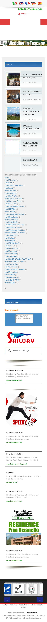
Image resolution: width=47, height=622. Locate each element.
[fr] (27, 3)
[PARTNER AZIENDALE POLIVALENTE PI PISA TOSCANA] (5, 589)
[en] (21, 3)
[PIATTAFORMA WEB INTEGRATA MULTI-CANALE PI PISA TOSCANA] (32, 589)
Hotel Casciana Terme (13, 201)
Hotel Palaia (9, 238)
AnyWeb (6, 605)
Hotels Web (36, 605)
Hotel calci (9, 188)
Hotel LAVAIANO (11, 220)
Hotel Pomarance (11, 248)
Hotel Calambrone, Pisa (14, 185)
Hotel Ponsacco (11, 251)
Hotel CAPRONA (11, 196)
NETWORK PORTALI (32, 613)
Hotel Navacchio (11, 235)
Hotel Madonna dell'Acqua (14, 225)
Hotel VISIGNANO (12, 280)
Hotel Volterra (10, 283)
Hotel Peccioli (10, 241)
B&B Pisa (10, 473)
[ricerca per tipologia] (24, 315)
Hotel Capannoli (11, 193)
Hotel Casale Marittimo (13, 199)
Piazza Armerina (24, 605)
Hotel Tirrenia (10, 275)
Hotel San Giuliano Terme (14, 262)
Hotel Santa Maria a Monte (15, 269)
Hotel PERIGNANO (12, 243)
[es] (40, 3)
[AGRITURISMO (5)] (24, 317)
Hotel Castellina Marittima (14, 206)
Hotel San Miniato (11, 264)
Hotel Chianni (10, 212)
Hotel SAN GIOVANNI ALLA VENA (18, 259)
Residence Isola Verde (14, 370)
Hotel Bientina (10, 180)
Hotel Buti (8, 183)
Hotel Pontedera (11, 254)
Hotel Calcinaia (10, 191)
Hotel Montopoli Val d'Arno (15, 233)
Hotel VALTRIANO (12, 277)
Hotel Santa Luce (11, 267)
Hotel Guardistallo (11, 217)
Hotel (7, 178)
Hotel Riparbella (11, 256)
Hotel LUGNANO (11, 222)
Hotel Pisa (9, 246)
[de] (33, 3)
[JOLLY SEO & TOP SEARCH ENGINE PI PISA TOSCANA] (18, 589)
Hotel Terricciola (11, 272)
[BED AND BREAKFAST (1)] (24, 318)
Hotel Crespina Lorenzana (14, 214)
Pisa (11, 605)
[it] (14, 3)
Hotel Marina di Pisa (12, 227)
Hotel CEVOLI (10, 209)
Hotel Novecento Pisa (14, 454)
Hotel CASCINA (11, 204)
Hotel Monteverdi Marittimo (15, 230)
